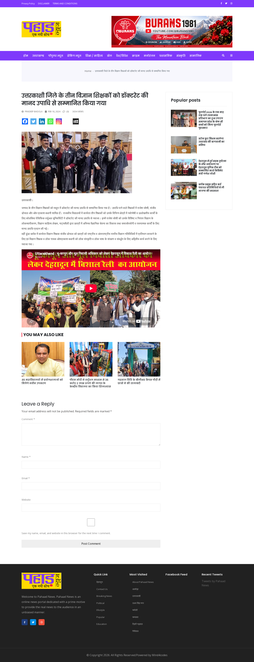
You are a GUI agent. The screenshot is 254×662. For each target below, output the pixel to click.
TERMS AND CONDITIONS (65, 3)
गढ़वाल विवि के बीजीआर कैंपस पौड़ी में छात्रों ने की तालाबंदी (139, 381)
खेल (109, 56)
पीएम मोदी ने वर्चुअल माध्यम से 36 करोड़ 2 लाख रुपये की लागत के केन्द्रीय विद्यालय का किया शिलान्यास (90, 383)
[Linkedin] (43, 122)
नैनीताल (135, 631)
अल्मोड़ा (135, 589)
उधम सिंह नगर (138, 603)
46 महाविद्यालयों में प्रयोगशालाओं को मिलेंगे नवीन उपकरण (42, 381)
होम (25, 56)
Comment (28, 419)
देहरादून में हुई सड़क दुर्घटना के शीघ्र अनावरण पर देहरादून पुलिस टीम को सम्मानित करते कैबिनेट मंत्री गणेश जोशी (212, 167)
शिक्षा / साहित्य (94, 56)
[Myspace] (77, 122)
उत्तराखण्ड (38, 56)
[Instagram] (60, 122)
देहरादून (99, 582)
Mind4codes (159, 655)
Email (26, 478)
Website (26, 499)
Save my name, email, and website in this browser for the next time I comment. (66, 533)
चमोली (135, 610)
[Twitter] (34, 122)
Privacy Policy (28, 3)
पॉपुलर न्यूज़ (55, 56)
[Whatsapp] (51, 122)
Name (26, 456)
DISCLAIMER (43, 3)
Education (101, 624)
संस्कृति (180, 56)
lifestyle (100, 610)
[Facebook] (26, 122)
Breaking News (104, 596)
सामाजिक (196, 56)
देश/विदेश (122, 56)
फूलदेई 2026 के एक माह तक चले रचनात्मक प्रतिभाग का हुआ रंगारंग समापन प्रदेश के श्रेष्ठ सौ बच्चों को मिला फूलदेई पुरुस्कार (211, 120)
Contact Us (102, 589)
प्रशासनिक (165, 56)
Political (100, 603)
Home (87, 71)
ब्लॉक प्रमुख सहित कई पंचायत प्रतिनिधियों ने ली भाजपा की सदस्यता (211, 187)
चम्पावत (135, 617)
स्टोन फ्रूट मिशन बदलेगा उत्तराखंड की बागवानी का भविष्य (211, 142)
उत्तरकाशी (136, 596)
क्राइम (136, 56)
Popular (100, 617)
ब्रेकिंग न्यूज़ (74, 56)
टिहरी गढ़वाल (137, 624)
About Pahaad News (143, 582)
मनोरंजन (149, 56)
